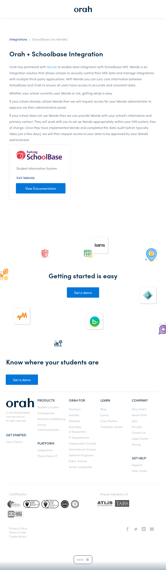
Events (104, 415)
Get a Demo (14, 442)
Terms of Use (17, 532)
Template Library (111, 427)
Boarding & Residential (77, 429)
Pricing (136, 444)
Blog (103, 409)
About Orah (139, 415)
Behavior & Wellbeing (51, 419)
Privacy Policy (18, 528)
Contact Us (139, 433)
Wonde (52, 66)
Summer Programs (81, 455)
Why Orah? (139, 409)
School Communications (48, 427)
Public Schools (78, 461)
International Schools (82, 449)
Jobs (134, 421)
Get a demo (83, 292)
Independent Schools (82, 443)
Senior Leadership (80, 467)
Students (74, 421)
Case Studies (108, 421)
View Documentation (40, 188)
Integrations (18, 39)
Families (74, 415)
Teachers (75, 409)
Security (137, 427)
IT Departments (79, 437)
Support (137, 465)
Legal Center (140, 438)
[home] (83, 9)
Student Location (48, 407)
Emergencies (45, 413)
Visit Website (25, 177)
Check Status (45, 456)
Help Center (139, 471)
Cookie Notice (18, 536)
